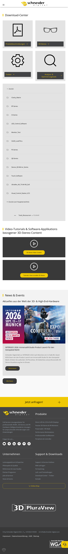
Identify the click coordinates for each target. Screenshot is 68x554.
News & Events (8, 479)
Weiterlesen (12, 368)
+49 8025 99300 (31, 532)
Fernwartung (39, 469)
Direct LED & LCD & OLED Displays (47, 422)
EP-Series (14, 106)
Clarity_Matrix (16, 97)
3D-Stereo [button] (42, 44)
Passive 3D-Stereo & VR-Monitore (46, 425)
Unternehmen (11, 454)
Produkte (41, 414)
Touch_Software (16, 176)
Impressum (7, 536)
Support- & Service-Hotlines (44, 462)
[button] (3, 5)
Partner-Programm (9, 472)
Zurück (11, 89)
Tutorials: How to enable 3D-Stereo (34, 275)
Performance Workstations (44, 432)
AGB (30, 536)
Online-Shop (35, 486)
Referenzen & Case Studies (12, 469)
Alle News (9, 381)
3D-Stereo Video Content (34, 252)
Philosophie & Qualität (10, 466)
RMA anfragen (40, 466)
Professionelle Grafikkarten (44, 435)
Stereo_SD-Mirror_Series (19, 167)
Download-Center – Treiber (44, 476)
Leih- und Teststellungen (43, 472)
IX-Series (14, 115)
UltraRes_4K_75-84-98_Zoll (20, 184)
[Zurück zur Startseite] (34, 3)
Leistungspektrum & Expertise (13, 462)
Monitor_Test (15, 132)
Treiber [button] (9, 74)
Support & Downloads (48, 454)
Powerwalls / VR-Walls (42, 429)
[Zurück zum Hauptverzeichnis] (16, 215)
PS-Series (14, 150)
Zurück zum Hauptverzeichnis (19, 202)
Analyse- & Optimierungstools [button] (49, 75)
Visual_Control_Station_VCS (20, 193)
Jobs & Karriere (8, 476)
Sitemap (36, 536)
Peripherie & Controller (43, 439)
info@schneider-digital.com (50, 532)
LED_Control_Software (19, 124)
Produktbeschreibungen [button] (15, 44)
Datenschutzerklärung (19, 536)
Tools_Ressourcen (25, 215)
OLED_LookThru (16, 141)
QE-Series (14, 158)
